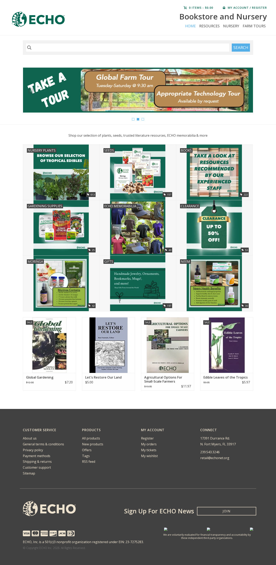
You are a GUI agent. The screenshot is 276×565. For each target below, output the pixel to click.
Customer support (37, 467)
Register (147, 438)
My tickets (148, 450)
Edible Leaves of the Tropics (225, 377)
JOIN (227, 511)
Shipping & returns (37, 461)
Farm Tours (254, 25)
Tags (86, 456)
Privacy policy (33, 450)
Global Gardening (39, 377)
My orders (149, 444)
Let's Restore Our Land (103, 377)
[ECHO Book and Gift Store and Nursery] (60, 19)
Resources (209, 25)
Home (190, 25)
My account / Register (247, 8)
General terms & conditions (43, 444)
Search (240, 47)
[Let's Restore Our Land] (108, 345)
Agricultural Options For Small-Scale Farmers (163, 379)
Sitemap (29, 473)
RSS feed (88, 461)
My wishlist (149, 456)
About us (30, 438)
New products (92, 444)
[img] (28, 48)
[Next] (245, 91)
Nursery (231, 25)
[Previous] (31, 91)
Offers (87, 450)
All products (91, 438)
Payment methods (36, 456)
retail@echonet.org (214, 458)
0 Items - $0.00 (201, 8)
